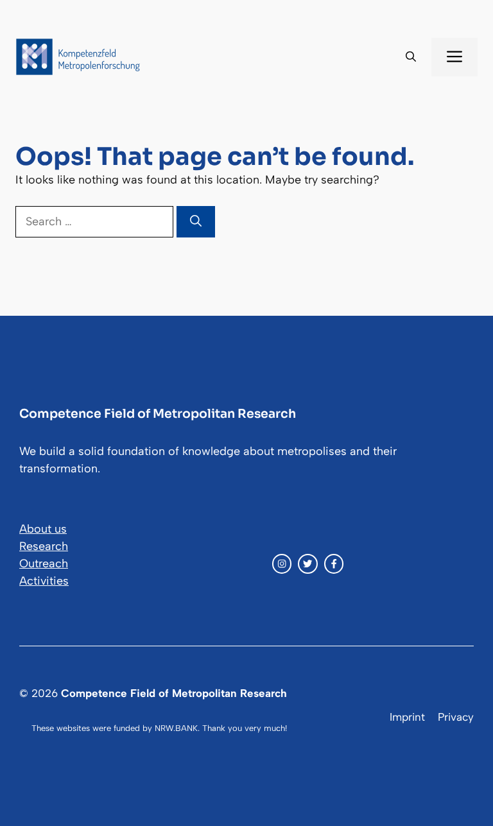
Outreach (43, 563)
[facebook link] (333, 563)
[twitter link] (307, 563)
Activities (44, 581)
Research (43, 546)
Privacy (456, 716)
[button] (410, 57)
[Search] (196, 221)
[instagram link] (281, 563)
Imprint (407, 716)
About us (43, 529)
